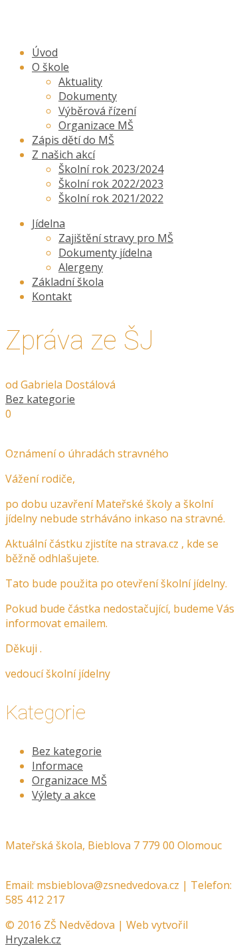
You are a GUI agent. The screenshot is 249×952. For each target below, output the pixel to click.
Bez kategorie (40, 399)
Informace (57, 765)
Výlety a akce (64, 795)
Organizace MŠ (69, 780)
